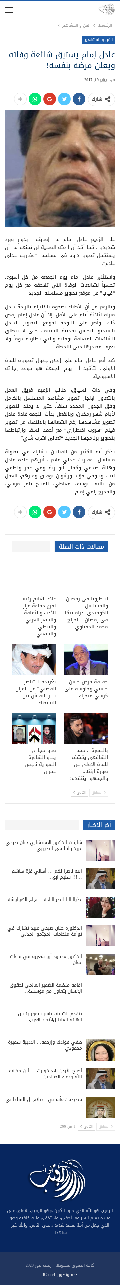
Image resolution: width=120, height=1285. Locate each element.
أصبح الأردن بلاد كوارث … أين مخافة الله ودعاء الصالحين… (45, 1073)
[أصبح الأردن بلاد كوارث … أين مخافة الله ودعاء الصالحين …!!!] (100, 1078)
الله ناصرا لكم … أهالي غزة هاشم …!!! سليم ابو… (47, 874)
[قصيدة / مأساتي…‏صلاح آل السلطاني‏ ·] (100, 1107)
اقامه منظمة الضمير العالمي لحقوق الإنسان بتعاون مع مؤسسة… (46, 988)
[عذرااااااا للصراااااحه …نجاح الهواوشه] (100, 907)
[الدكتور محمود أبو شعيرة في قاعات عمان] (100, 964)
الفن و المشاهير (99, 39)
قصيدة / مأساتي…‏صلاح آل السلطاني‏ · (43, 1102)
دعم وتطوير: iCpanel (60, 1274)
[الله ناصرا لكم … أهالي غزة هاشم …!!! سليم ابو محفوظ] (100, 879)
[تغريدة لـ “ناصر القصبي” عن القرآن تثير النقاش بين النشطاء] (34, 659)
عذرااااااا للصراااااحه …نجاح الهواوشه (45, 899)
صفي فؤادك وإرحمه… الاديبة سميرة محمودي (45, 1045)
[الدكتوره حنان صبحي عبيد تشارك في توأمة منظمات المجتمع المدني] (100, 936)
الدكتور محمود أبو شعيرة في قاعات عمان (46, 959)
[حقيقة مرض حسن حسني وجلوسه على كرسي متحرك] (86, 659)
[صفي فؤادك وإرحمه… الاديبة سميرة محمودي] (100, 1050)
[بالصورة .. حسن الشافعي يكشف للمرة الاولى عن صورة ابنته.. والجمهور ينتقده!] (86, 728)
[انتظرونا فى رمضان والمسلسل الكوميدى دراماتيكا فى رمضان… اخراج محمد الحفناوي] (86, 576)
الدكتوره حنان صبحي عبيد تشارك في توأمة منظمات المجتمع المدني (44, 931)
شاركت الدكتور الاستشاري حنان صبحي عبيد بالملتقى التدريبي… (43, 845)
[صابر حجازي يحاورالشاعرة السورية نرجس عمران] (34, 728)
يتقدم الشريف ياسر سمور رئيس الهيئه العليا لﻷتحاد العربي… (50, 1016)
